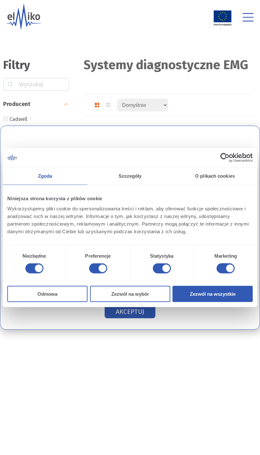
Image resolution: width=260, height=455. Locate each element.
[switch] (97, 269)
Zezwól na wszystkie (213, 293)
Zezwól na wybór (130, 293)
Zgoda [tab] (45, 176)
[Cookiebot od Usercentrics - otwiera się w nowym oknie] (225, 157)
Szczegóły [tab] (130, 176)
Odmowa (47, 293)
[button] (130, 312)
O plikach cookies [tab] (215, 176)
